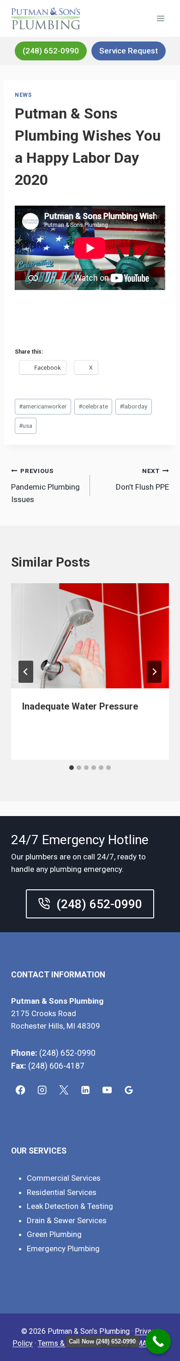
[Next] (154, 672)
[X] (63, 1090)
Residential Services (61, 1192)
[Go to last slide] (25, 672)
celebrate (93, 406)
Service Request (128, 50)
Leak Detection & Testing (70, 1206)
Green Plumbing (54, 1234)
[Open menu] (160, 18)
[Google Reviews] (129, 1090)
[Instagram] (42, 1090)
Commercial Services (64, 1178)
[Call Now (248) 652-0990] (158, 1341)
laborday (133, 406)
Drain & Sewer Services (67, 1220)
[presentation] (90, 635)
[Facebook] (20, 1090)
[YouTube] (107, 1090)
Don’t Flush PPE (142, 479)
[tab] (71, 767)
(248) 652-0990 (51, 50)
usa (25, 425)
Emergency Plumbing (63, 1248)
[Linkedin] (85, 1090)
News (23, 95)
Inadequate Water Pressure (80, 706)
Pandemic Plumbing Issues (45, 485)
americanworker (43, 406)
